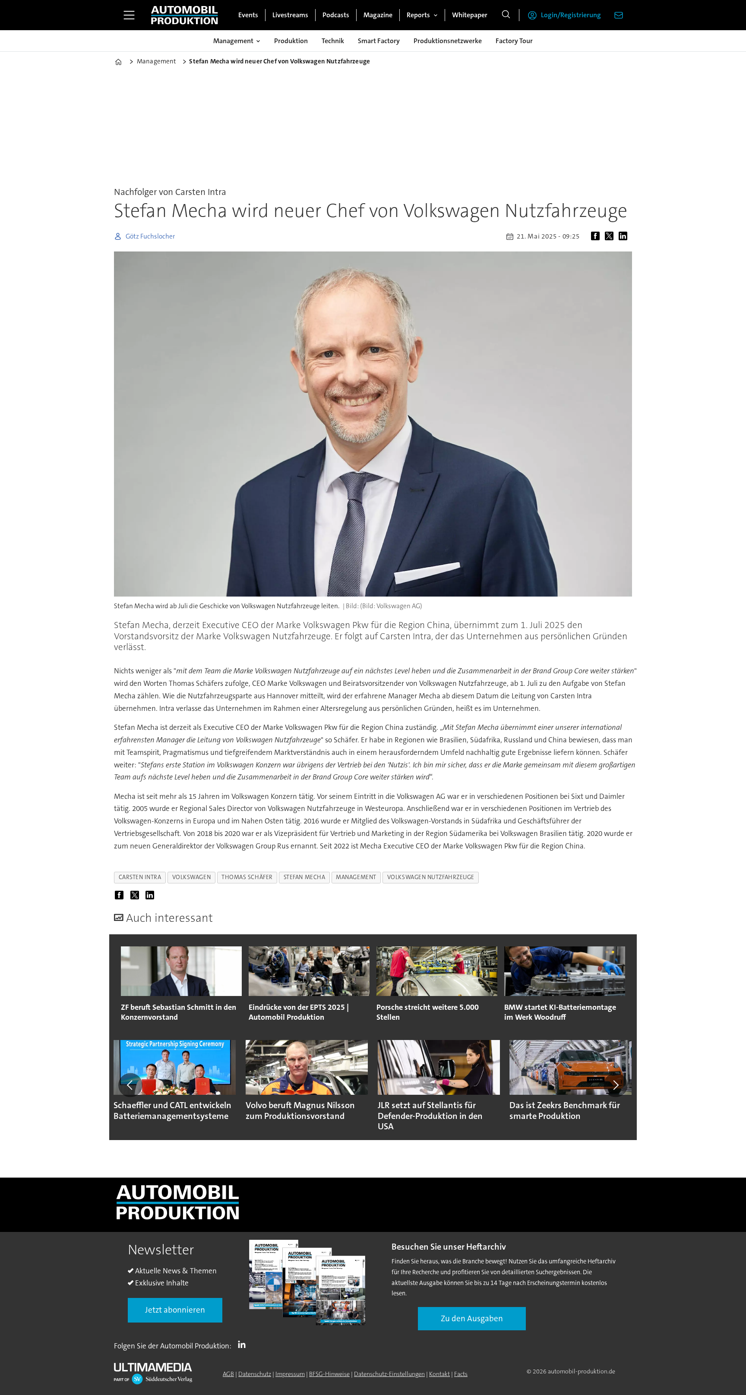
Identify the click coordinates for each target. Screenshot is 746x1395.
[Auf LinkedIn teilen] (624, 236)
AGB (228, 1374)
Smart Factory (379, 40)
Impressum (290, 1374)
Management (233, 40)
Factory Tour (514, 40)
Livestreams (290, 14)
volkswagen (191, 877)
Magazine (378, 14)
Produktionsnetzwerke (448, 40)
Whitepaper (469, 14)
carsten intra (140, 877)
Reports (418, 14)
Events (248, 14)
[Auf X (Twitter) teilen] (610, 236)
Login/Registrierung (571, 14)
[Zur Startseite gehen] (184, 15)
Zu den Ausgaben (472, 1318)
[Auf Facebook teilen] (597, 236)
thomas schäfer (247, 877)
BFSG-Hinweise (329, 1374)
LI (243, 1344)
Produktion (291, 40)
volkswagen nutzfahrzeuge (430, 877)
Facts (461, 1374)
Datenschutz (254, 1374)
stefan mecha (305, 877)
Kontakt (439, 1374)
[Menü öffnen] (129, 15)
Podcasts (335, 14)
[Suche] (506, 15)
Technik (333, 40)
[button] (130, 1085)
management (356, 877)
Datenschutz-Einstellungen (389, 1374)
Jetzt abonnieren (175, 1309)
